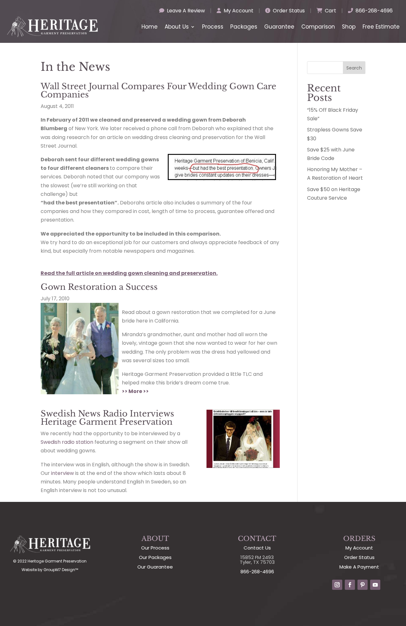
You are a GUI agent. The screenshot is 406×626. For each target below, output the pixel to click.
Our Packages (155, 557)
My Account (237, 10)
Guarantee (279, 26)
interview (62, 473)
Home (149, 26)
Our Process (155, 547)
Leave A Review (185, 10)
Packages (243, 26)
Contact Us (257, 547)
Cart (330, 10)
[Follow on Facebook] (350, 585)
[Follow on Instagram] (337, 585)
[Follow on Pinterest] (362, 585)
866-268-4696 (373, 10)
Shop (349, 26)
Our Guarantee (155, 566)
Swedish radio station (67, 442)
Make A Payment (359, 566)
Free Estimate (381, 26)
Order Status (288, 10)
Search (354, 68)
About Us (177, 26)
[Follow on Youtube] (375, 585)
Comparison (318, 26)
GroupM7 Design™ (60, 569)
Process (212, 26)
